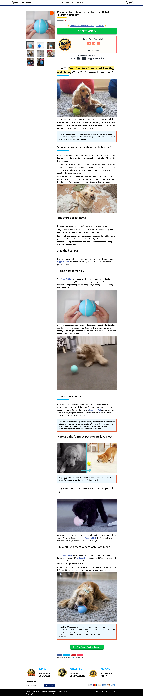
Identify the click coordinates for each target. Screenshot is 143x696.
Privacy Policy (62, 691)
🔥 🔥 (87, 26)
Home (62, 3)
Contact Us (79, 3)
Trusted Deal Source (102, 691)
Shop (67, 3)
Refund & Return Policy (48, 691)
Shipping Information (33, 694)
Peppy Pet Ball (66, 279)
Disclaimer (45, 694)
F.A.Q (72, 3)
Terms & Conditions (32, 691)
